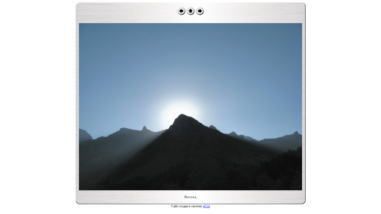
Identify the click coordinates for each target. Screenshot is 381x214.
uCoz (206, 206)
